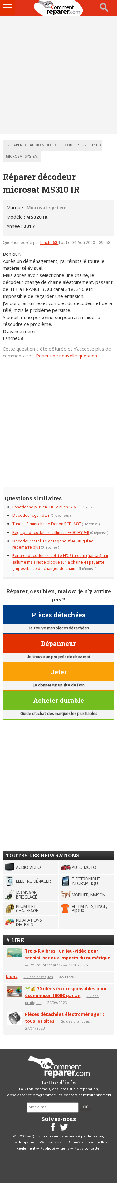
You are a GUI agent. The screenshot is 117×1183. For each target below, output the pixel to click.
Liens (11, 976)
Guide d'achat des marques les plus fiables (58, 713)
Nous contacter (87, 1149)
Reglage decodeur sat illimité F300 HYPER (50, 533)
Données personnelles (87, 1142)
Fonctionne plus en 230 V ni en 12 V (44, 507)
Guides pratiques (38, 976)
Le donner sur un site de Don (59, 685)
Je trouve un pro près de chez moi (58, 657)
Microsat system (46, 207)
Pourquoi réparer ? (46, 964)
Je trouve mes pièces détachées (59, 628)
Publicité (47, 1149)
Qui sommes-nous (48, 1136)
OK (85, 1107)
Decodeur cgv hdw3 (31, 515)
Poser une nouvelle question (66, 355)
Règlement (26, 1149)
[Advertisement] (58, 74)
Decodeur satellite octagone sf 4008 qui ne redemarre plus (53, 544)
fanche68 (49, 243)
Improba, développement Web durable (57, 1139)
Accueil (59, 8)
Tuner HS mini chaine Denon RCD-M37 (46, 524)
